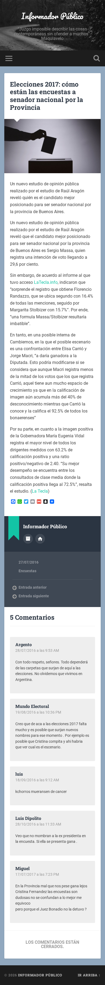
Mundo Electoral (32, 706)
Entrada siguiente (34, 596)
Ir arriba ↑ (89, 975)
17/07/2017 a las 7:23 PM (37, 874)
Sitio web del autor (40, 539)
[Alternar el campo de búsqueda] (96, 58)
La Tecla (40, 491)
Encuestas (27, 571)
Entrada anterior (33, 587)
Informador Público (52, 16)
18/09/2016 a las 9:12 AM (37, 780)
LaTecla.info (46, 282)
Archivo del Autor (28, 539)
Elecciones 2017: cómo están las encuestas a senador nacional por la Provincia (46, 96)
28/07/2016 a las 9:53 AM (37, 650)
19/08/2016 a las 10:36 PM (38, 712)
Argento (23, 644)
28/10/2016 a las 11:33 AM (38, 824)
